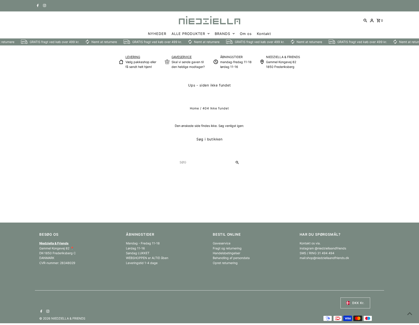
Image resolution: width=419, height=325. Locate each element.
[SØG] (365, 20)
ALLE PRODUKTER (188, 33)
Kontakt (264, 33)
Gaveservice (221, 243)
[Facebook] (37, 6)
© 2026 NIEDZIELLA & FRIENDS (62, 318)
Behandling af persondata (231, 258)
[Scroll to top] (410, 313)
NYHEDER (157, 33)
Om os (246, 33)
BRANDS (222, 33)
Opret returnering (225, 263)
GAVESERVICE (182, 57)
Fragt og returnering (227, 248)
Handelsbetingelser (226, 253)
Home (194, 108)
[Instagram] (44, 6)
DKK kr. (358, 303)
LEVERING (132, 57)
